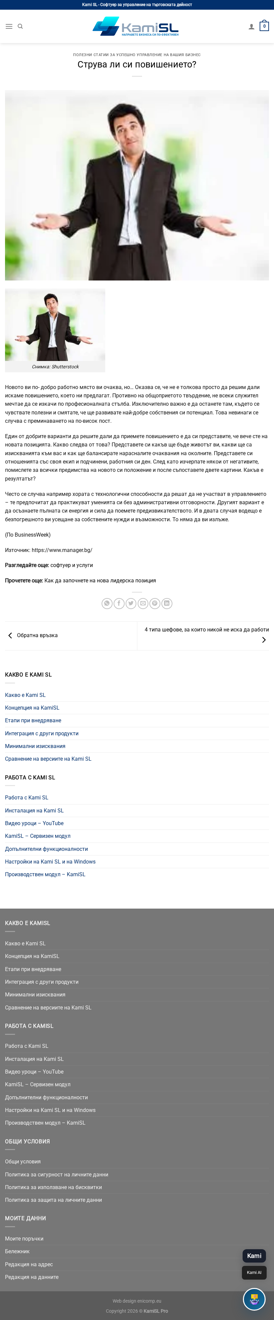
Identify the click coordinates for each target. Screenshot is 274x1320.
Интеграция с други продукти (42, 733)
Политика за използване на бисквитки (53, 1187)
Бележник (17, 1251)
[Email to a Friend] (143, 603)
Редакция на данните (31, 1277)
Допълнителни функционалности (46, 849)
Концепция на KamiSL (32, 708)
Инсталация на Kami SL (34, 810)
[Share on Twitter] (131, 603)
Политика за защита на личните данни (53, 1200)
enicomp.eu (149, 1301)
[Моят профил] (251, 26)
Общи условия (23, 1161)
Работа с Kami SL (26, 797)
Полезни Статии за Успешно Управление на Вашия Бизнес (137, 55)
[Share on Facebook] (119, 603)
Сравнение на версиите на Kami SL (48, 759)
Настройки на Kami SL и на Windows (50, 862)
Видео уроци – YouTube (34, 823)
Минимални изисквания (35, 746)
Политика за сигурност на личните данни (56, 1174)
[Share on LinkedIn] (166, 603)
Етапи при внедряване (33, 720)
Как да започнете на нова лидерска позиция (100, 580)
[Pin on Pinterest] (154, 603)
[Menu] (9, 26)
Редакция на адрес (29, 1264)
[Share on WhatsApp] (107, 603)
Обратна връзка (37, 635)
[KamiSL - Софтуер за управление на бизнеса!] (137, 26)
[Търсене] (20, 26)
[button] (254, 1299)
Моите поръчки (24, 1239)
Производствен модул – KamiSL (45, 874)
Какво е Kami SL (25, 695)
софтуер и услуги (71, 565)
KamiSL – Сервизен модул (38, 836)
